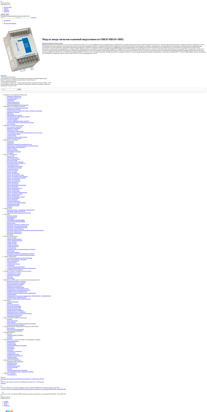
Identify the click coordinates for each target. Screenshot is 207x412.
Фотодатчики (11, 278)
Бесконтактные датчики (13, 109)
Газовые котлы (8, 208)
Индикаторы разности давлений (16, 282)
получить (33, 17)
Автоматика (7, 20)
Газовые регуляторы (12, 245)
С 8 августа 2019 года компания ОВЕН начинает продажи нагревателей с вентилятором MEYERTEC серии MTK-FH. (33, 389)
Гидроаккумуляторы (12, 169)
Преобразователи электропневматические (18, 290)
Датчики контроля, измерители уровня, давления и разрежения (24, 111)
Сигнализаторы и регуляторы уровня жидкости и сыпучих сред (24, 132)
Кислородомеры (11, 344)
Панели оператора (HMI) (14, 307)
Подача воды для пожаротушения (16, 202)
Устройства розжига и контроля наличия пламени (21, 255)
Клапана (9, 338)
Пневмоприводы (11, 364)
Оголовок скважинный (13, 201)
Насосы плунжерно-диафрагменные (17, 192)
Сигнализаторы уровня (13, 134)
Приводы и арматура (9, 373)
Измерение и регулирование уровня (14, 125)
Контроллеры (11, 250)
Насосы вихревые (12, 172)
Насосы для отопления (13, 179)
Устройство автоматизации (14, 315)
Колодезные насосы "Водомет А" (16, 163)
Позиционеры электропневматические (18, 288)
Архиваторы (10, 141)
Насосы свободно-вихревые (15, 194)
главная (6, 401)
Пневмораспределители (13, 366)
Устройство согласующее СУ (15, 269)
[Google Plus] (12, 411)
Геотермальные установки (14, 167)
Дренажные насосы (12, 157)
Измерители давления (13, 112)
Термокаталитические (13, 354)
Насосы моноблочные (13, 189)
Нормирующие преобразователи (16, 147)
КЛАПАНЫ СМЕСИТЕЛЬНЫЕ (16, 221)
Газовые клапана (11, 243)
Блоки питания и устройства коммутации (15, 317)
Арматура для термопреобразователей (17, 108)
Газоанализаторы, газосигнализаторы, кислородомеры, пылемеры (22, 339)
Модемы (9, 303)
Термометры (10, 100)
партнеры (6, 11)
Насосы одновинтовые (13, 191)
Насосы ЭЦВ (10, 156)
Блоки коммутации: (12, 320)
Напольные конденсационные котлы (17, 226)
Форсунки (10, 277)
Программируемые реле (13, 316)
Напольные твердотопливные (15, 229)
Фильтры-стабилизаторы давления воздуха (19, 299)
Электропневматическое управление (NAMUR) (20, 371)
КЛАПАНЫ (10, 218)
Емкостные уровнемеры (13, 128)
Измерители (10, 143)
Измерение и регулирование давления (14, 106)
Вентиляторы (11, 328)
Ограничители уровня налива (15, 131)
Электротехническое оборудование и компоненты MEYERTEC (21, 326)
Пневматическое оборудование (12, 360)
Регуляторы (10, 153)
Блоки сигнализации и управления (16, 259)
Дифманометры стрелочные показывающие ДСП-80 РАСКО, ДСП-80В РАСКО (29, 296)
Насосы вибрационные (13, 159)
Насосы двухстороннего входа (15, 175)
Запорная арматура (9, 332)
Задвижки (10, 336)
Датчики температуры (13, 102)
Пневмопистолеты (12, 363)
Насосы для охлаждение (13, 180)
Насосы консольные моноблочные (16, 185)
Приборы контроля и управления (16, 312)
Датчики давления (12, 119)
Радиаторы (10, 234)
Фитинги (9, 368)
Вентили (9, 334)
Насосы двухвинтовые (13, 173)
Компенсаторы (11, 223)
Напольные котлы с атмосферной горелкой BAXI (20, 210)
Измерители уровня (12, 129)
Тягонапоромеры (11, 294)
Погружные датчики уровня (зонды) (17, 137)
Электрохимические (12, 358)
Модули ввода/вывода (10, 23)
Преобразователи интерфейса (15, 310)
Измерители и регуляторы (11, 140)
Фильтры (9, 207)
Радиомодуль (10, 265)
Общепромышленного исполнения (16, 345)
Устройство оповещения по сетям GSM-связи (19, 258)
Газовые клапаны (12, 262)
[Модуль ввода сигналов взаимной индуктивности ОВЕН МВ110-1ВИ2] (21, 73)
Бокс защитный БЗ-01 (13, 261)
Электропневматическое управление (17, 370)
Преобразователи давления (14, 115)
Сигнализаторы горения (14, 274)
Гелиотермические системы (14, 166)
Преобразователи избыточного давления (18, 116)
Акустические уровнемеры (14, 127)
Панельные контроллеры (14, 309)
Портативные (11, 348)
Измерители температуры (14, 96)
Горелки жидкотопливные (14, 239)
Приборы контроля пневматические (17, 291)
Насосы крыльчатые (12, 186)
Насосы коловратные (13, 182)
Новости (6, 402)
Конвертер (7, 405)
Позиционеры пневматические (15, 287)
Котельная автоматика (13, 252)
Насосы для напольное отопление (16, 178)
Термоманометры (12, 99)
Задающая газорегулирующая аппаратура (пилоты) (21, 249)
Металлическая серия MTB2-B (15, 329)
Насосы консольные (12, 183)
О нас (5, 404)
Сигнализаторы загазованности (16, 266)
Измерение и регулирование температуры (15, 94)
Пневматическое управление (15, 361)
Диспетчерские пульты (13, 264)
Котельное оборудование (11, 236)
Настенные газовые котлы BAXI (16, 211)
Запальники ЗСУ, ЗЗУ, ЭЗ (14, 272)
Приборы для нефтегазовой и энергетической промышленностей (22, 280)
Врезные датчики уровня (14, 138)
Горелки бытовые (12, 242)
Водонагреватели (12, 217)
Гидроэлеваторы (11, 248)
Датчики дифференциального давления (18, 121)
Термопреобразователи (13, 103)
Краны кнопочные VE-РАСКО (15, 284)
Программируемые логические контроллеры (19, 313)
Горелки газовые (11, 237)
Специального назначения (14, 351)
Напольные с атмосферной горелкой (17, 227)
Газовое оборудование (10, 256)
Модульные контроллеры (14, 306)
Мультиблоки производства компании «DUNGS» (20, 253)
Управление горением (13, 275)
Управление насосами (13, 205)
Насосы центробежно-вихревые (16, 196)
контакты (6, 10)
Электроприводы (12, 374)
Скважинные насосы (13, 164)
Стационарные (11, 352)
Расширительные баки (13, 204)
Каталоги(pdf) (8, 7)
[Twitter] (8, 411)
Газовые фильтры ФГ (13, 246)
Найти (19, 89)
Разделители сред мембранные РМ (16, 297)
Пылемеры (10, 350)
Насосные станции (12, 160)
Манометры (10, 113)
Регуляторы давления (13, 118)
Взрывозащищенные (13, 341)
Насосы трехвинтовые (13, 195)
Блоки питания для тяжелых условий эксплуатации (21, 323)
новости (6, 8)
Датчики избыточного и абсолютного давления (20, 122)
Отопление (7, 214)
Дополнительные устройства (15, 335)
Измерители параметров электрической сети (19, 144)
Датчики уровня (11, 135)
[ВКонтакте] (6, 411)
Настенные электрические (14, 233)
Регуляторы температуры (14, 97)
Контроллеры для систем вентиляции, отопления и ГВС (22, 145)
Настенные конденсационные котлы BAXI (19, 213)
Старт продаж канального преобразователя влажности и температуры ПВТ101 (22, 379)
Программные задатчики (14, 151)
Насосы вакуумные (12, 170)
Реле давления (11, 124)
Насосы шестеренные (13, 198)
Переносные (10, 347)
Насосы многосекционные (14, 188)
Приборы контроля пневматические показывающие (21, 293)
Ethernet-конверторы (12, 301)
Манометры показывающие (14, 285)
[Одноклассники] (10, 411)
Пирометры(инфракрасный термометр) (18, 105)
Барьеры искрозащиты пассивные (16, 281)
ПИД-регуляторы (12, 148)
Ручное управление (12, 367)
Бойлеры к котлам (12, 215)
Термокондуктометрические (15, 355)
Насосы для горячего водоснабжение (17, 176)
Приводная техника (12, 150)
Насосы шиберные (12, 199)
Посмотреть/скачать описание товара (52, 43)
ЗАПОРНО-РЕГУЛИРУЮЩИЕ (16, 220)
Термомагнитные (12, 357)
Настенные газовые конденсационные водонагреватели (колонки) (25, 230)
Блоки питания (11, 322)
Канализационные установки (15, 162)
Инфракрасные (11, 342)
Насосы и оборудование (10, 154)
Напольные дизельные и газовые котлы (18, 224)
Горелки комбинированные (14, 240)
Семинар (3, 383)
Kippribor (9, 319)
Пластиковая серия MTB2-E (15, 331)
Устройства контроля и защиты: (16, 325)
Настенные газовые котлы (14, 231)
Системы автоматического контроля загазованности (21, 268)
